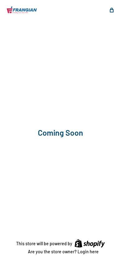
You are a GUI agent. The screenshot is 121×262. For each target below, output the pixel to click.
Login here (88, 251)
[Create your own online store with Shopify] (89, 243)
